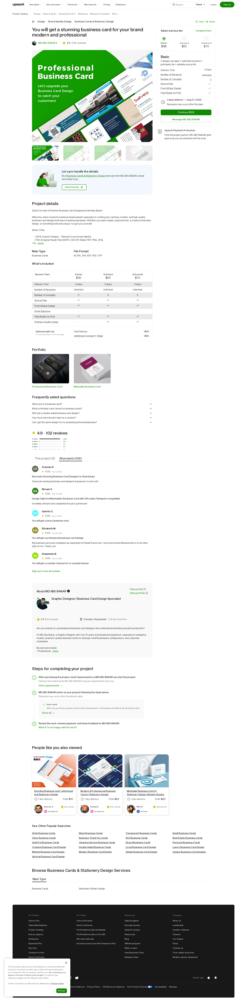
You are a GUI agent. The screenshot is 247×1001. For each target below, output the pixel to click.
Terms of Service (77, 987)
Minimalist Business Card (87, 386)
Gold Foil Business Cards (45, 842)
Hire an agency (36, 934)
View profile (136, 589)
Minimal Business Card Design (48, 852)
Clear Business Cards (44, 838)
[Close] (66, 963)
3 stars (35, 444)
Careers (176, 934)
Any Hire (33, 948)
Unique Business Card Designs (189, 852)
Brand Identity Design (60, 22)
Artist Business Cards (43, 833)
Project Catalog (20, 14)
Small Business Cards (184, 833)
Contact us (178, 948)
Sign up (227, 4)
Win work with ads (85, 939)
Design (41, 22)
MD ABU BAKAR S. (48, 43)
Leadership (178, 925)
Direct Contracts (36, 957)
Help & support (132, 921)
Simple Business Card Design (141, 852)
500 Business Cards (137, 838)
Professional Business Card (47, 386)
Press (175, 943)
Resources (130, 934)
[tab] (45, 458)
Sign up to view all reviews (46, 571)
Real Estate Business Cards (188, 838)
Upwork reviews (132, 930)
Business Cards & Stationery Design (85, 176)
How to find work (84, 921)
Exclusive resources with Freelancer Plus (96, 943)
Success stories (132, 925)
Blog (127, 939)
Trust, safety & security (183, 952)
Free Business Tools (134, 952)
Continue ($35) (186, 112)
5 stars (35, 439)
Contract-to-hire (36, 952)
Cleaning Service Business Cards (97, 842)
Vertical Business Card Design (48, 856)
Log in (213, 4)
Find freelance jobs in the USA (91, 934)
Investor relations (181, 930)
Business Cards (40, 888)
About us (177, 921)
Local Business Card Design (141, 847)
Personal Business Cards (186, 842)
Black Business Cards (91, 833)
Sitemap (173, 987)
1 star (35, 449)
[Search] (174, 4)
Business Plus (35, 943)
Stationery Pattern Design (92, 888)
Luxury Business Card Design (188, 847)
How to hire (34, 921)
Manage (61, 991)
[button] (48, 289)
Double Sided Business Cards (95, 847)
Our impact (178, 939)
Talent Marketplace (38, 925)
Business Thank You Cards (93, 838)
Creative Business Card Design (49, 847)
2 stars (35, 447)
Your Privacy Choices (140, 987)
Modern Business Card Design (95, 852)
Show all (46, 713)
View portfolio (137, 593)
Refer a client (131, 948)
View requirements (49, 685)
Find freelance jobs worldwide (91, 930)
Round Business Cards (138, 842)
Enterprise (33, 939)
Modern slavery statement (185, 957)
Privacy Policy (93, 987)
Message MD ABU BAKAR (186, 119)
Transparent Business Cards (141, 833)
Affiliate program (132, 943)
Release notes (131, 957)
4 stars (35, 441)
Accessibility (161, 987)
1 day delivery (45, 799)
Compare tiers (203, 30)
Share (212, 21)
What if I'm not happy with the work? (58, 727)
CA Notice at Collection (113, 987)
